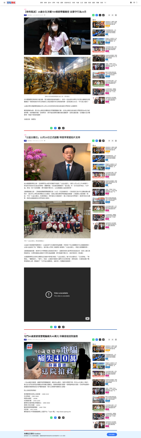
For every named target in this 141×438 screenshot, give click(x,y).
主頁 (25, 9)
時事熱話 (108, 42)
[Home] (11, 2)
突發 (107, 34)
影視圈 (107, 51)
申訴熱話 (108, 25)
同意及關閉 (111, 434)
